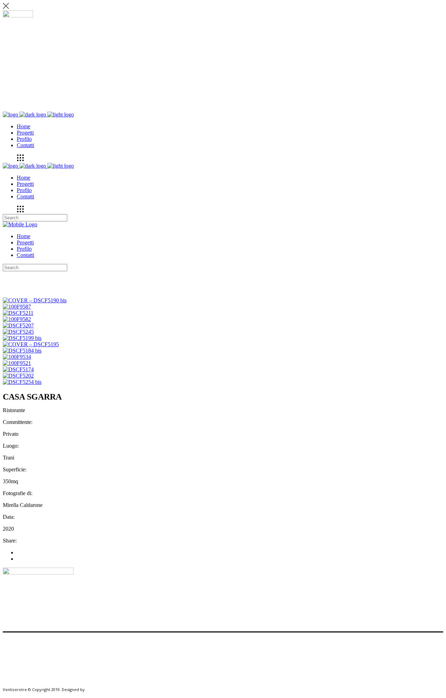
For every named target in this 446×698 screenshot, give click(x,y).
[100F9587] (17, 307)
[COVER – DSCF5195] (31, 344)
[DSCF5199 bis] (22, 338)
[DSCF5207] (18, 325)
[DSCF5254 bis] (22, 382)
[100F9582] (17, 319)
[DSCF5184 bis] (22, 351)
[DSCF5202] (18, 376)
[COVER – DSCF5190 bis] (35, 300)
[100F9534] (17, 357)
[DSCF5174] (18, 369)
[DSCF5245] (18, 332)
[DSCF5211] (18, 313)
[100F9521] (17, 363)
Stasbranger (97, 689)
